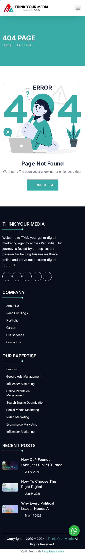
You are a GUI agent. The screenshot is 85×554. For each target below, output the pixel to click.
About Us (12, 306)
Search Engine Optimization (25, 402)
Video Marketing (17, 417)
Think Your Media (61, 539)
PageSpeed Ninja (53, 551)
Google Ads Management (23, 376)
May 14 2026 (33, 515)
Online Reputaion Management (18, 393)
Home (6, 45)
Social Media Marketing (22, 410)
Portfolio (12, 320)
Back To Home (44, 185)
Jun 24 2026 (33, 493)
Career (10, 328)
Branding (12, 369)
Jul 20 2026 (32, 471)
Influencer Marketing (20, 384)
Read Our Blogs (17, 313)
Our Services (15, 335)
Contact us (13, 342)
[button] (78, 8)
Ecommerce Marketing (21, 424)
